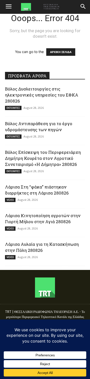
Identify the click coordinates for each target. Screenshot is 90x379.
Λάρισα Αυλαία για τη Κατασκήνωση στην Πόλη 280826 (42, 247)
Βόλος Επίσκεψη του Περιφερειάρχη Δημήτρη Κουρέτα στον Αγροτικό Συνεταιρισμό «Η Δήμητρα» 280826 (43, 158)
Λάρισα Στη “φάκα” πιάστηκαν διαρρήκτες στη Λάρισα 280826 (37, 190)
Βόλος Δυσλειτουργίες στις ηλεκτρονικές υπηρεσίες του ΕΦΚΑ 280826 (41, 95)
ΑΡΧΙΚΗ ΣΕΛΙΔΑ (61, 52)
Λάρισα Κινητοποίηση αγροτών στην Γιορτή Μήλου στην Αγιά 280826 (42, 218)
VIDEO (10, 200)
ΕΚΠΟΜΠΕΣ (13, 108)
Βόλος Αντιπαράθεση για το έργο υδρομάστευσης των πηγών (38, 126)
